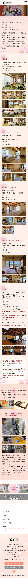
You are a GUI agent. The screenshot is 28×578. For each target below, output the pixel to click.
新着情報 (4, 526)
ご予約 (4, 530)
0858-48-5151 (18, 559)
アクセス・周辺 (6, 523)
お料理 (4, 515)
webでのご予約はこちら (14, 563)
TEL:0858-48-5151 (14, 552)
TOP (3, 508)
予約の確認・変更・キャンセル (14, 497)
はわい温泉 (5, 512)
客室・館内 (5, 519)
